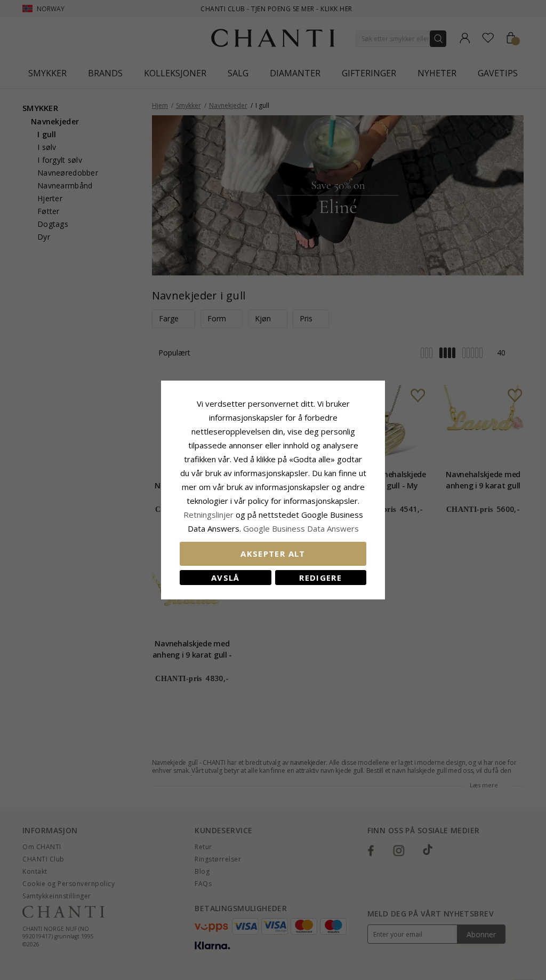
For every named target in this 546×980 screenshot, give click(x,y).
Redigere (320, 577)
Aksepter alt (272, 553)
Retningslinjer (209, 514)
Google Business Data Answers (301, 528)
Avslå (225, 577)
